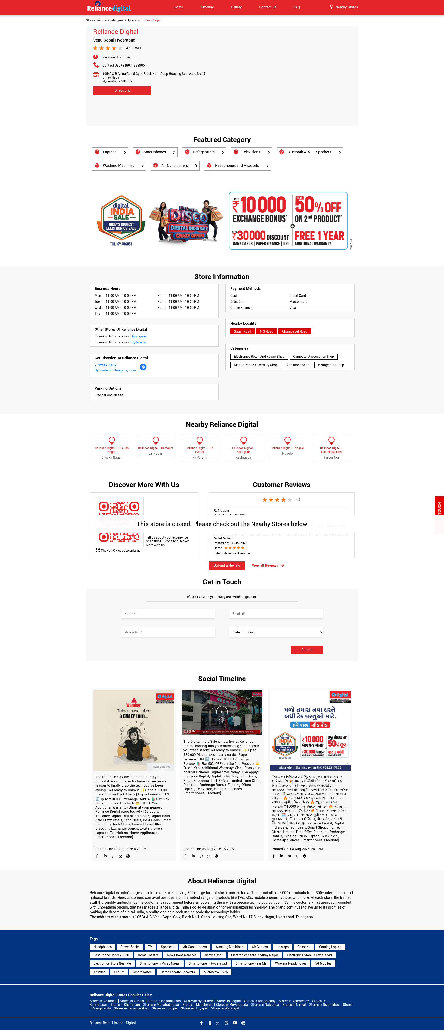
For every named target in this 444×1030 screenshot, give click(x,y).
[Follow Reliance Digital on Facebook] (201, 1023)
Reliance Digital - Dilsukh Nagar (112, 450)
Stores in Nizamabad (324, 1004)
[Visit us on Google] (209, 1023)
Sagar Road (242, 331)
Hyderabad (134, 20)
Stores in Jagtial (229, 1001)
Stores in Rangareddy (259, 1001)
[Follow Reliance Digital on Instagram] (226, 1023)
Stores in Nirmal (294, 1004)
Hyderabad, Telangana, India (115, 370)
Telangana (116, 20)
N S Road (266, 331)
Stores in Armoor (132, 1001)
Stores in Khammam (125, 1004)
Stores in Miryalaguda (232, 1004)
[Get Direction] (143, 369)
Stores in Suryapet (194, 1008)
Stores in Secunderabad (131, 1008)
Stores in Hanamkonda (164, 1001)
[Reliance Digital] (109, 7)
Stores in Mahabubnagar (161, 1004)
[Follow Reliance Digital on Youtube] (234, 1023)
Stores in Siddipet (165, 1008)
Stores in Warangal (225, 1008)
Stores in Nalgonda (265, 1004)
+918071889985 (133, 65)
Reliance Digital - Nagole (287, 448)
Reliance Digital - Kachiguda (243, 450)
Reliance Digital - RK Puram (199, 450)
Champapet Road (294, 331)
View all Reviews (265, 565)
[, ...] (310, 731)
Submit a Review (227, 565)
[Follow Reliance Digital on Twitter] (218, 1023)
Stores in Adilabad (103, 1001)
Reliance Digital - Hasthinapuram (331, 450)
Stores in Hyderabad (199, 1001)
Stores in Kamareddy (294, 1001)
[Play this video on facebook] (222, 714)
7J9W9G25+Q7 (106, 365)
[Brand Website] (243, 1023)
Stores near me (96, 20)
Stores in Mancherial (197, 1004)
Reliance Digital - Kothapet (155, 448)
